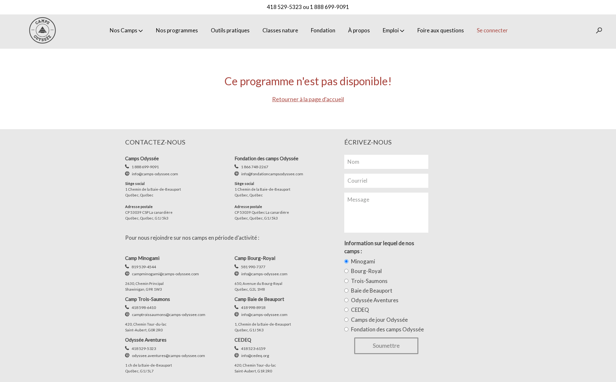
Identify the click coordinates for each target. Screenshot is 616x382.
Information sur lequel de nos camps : (379, 247)
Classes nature (280, 30)
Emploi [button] (391, 30)
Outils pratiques (230, 30)
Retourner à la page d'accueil (308, 99)
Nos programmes (177, 30)
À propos (359, 30)
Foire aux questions (440, 30)
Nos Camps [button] (123, 30)
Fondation (323, 30)
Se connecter (492, 30)
